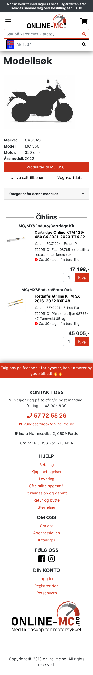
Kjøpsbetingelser (46, 471)
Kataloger (46, 540)
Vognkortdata (70, 177)
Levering (46, 478)
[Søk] (84, 34)
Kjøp (82, 277)
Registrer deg (46, 585)
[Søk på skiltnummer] (84, 44)
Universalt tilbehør (27, 177)
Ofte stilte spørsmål (46, 486)
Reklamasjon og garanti (46, 493)
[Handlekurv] (83, 21)
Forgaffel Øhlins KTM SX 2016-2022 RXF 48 (57, 298)
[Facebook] (41, 560)
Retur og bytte (46, 500)
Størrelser (46, 507)
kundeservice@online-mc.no (48, 424)
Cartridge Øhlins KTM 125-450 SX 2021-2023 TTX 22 (60, 234)
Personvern (46, 593)
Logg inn (46, 578)
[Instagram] (51, 560)
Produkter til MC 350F (46, 167)
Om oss (46, 525)
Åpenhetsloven (46, 533)
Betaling (46, 464)
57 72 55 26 (49, 415)
